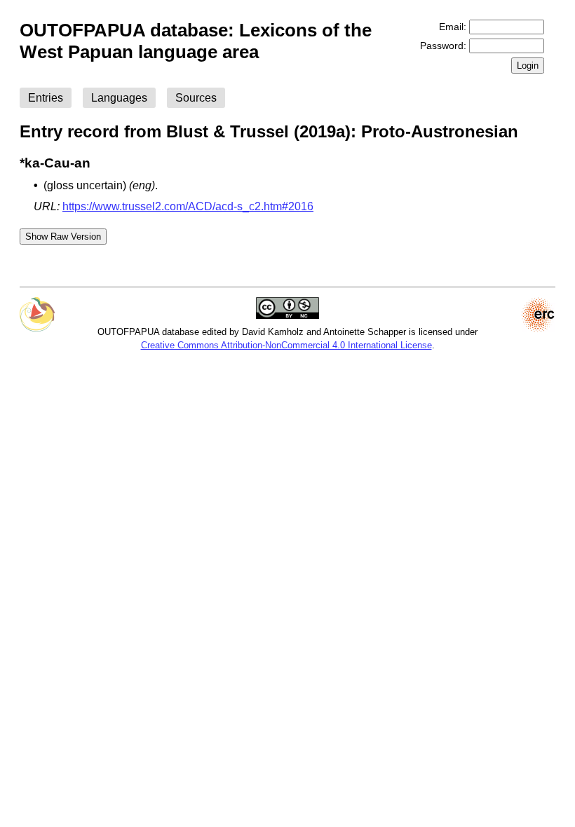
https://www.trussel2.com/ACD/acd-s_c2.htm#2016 (187, 206)
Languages (119, 98)
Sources (196, 98)
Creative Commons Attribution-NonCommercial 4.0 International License (286, 345)
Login (528, 65)
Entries (45, 98)
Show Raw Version (63, 236)
